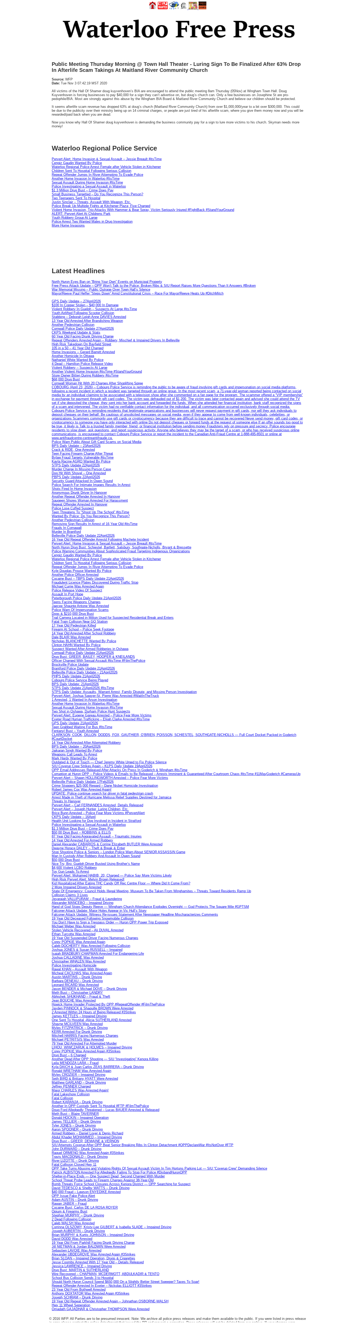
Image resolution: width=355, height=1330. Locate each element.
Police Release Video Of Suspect (77, 590)
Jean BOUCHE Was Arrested (74, 1000)
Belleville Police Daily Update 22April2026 (83, 536)
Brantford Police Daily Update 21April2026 (83, 668)
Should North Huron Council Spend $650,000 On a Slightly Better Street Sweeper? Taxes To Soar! (125, 1282)
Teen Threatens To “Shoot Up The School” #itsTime (90, 512)
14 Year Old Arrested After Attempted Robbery (86, 743)
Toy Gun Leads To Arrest (70, 871)
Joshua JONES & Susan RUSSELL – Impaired (87, 950)
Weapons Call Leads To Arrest (74, 754)
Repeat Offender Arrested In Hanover (79, 504)
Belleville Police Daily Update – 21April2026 (84, 672)
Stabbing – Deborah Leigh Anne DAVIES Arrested (89, 317)
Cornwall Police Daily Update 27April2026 (83, 328)
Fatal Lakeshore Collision (71, 1094)
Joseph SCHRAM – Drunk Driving (77, 1297)
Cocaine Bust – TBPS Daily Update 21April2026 (88, 578)
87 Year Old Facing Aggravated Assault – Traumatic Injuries (97, 836)
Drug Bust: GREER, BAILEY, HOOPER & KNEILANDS (93, 657)
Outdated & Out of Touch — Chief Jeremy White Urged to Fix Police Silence (109, 762)
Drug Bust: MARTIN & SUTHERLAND (80, 1270)
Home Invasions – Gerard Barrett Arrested (83, 352)
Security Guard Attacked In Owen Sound (82, 481)
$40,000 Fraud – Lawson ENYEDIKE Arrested (86, 1192)
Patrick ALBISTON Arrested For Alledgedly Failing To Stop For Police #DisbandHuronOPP (119, 1172)
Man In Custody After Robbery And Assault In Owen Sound (96, 856)
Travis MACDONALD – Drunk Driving (80, 1157)
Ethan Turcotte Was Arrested (73, 934)
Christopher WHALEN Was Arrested (79, 961)
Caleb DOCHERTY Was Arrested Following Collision (91, 946)
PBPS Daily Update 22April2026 (76, 477)
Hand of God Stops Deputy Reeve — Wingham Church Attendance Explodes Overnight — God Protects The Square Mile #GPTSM (150, 907)
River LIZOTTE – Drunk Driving (75, 1161)
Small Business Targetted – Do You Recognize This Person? (97, 194)
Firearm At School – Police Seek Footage (83, 629)
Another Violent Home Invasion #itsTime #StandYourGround (97, 371)
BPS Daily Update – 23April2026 (76, 446)
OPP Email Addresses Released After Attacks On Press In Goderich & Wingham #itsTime (119, 770)
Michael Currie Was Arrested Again (78, 586)
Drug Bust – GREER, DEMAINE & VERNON (85, 1141)
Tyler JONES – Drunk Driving (74, 1125)
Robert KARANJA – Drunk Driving (77, 1102)
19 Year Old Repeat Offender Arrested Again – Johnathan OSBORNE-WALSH (110, 1301)
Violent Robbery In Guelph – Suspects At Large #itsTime (94, 309)
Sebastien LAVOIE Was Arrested (76, 1250)
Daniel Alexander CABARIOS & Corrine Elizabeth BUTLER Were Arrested (107, 844)
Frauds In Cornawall (67, 528)
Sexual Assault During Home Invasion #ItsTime (87, 182)
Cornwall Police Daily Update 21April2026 (83, 653)
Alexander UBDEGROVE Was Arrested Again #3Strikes (93, 1254)
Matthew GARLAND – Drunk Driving (79, 1082)
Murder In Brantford (66, 532)
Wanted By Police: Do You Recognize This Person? (91, 516)
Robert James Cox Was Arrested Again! (81, 789)
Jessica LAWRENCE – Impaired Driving (82, 1266)
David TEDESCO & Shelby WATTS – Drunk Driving (90, 1188)
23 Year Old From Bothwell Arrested (79, 1289)
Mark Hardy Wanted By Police (74, 758)
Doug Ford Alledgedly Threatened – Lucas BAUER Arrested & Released (105, 1110)
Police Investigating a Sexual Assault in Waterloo (89, 186)
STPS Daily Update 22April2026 (76, 465)
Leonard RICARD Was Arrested (75, 985)
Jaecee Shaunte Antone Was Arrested (80, 606)
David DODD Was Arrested (72, 1239)
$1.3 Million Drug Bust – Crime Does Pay (83, 190)
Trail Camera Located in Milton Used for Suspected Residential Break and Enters (113, 618)
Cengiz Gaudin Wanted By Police (77, 163)
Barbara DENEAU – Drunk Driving (77, 981)
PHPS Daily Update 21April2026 (76, 676)
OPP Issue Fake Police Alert (73, 1196)
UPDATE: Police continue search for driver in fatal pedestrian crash (102, 793)
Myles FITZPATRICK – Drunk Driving (80, 1028)
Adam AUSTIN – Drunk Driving (75, 1200)
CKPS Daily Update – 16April (74, 817)
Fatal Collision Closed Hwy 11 (74, 1164)
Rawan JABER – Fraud (69, 1204)
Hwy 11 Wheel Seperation (71, 1305)
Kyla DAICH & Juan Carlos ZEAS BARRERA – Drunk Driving (98, 1067)
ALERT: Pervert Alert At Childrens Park (81, 214)
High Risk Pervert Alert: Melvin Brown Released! (88, 879)
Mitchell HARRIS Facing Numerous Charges (85, 1036)
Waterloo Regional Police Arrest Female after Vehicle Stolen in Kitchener (106, 167)
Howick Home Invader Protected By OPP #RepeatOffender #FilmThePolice (108, 1004)
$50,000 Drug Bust (66, 860)
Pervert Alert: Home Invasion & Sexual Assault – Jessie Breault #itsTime (107, 159)
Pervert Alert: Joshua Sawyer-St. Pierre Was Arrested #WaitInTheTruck (105, 696)
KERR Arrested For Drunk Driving (77, 1032)
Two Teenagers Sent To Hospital (76, 198)
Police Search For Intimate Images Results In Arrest (91, 485)
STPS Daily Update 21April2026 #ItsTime (83, 688)
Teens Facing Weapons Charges (76, 602)
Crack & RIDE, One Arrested (73, 450)
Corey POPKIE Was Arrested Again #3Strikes (86, 1051)
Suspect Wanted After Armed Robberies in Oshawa (90, 649)
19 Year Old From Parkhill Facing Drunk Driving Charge (93, 1243)
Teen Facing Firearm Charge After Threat (82, 453)
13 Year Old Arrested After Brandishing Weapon (87, 321)
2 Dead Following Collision (71, 1219)
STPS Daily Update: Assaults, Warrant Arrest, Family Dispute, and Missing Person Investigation (124, 692)
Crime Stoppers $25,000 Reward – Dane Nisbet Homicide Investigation (105, 786)
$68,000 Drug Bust (66, 379)
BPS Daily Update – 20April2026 (76, 746)
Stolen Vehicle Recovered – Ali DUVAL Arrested (87, 930)
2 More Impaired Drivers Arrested (76, 887)
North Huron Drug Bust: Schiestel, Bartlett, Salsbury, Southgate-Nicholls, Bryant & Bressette (121, 547)
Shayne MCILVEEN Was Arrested (77, 1024)
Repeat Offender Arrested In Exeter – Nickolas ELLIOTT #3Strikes (102, 1286)
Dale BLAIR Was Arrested (71, 637)
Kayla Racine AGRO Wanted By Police (81, 461)
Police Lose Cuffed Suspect (73, 508)
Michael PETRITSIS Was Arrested (78, 1039)
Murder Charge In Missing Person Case (81, 469)
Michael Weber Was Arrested (73, 926)
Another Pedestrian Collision (73, 325)
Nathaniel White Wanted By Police (77, 360)
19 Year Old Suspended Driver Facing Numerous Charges (95, 938)
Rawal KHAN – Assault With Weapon (79, 969)
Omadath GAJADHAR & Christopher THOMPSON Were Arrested (100, 1309)
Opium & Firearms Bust (69, 1211)
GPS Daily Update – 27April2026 (76, 301)
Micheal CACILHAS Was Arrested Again (82, 973)
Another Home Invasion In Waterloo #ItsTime (86, 178)
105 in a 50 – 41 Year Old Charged (77, 348)
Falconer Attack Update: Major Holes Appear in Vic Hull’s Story (99, 911)
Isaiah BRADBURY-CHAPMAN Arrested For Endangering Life (98, 954)
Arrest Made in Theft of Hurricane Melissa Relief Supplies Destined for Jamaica (111, 797)
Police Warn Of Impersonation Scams (80, 610)
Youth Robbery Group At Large (74, 218)
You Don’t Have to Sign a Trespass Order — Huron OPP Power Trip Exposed (110, 922)
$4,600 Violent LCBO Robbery (74, 868)
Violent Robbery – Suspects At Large (79, 368)
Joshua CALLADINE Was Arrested (78, 957)
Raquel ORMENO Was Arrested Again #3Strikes (88, 1153)
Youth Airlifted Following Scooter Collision (83, 313)
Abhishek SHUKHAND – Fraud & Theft (81, 996)
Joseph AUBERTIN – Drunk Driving (78, 1231)
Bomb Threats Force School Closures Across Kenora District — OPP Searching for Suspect (121, 1184)
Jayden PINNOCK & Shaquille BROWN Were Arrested (92, 1008)
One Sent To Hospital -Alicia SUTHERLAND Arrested (92, 1020)
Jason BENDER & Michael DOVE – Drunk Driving (89, 989)
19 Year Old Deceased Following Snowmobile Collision (93, 918)
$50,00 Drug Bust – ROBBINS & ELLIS (81, 832)
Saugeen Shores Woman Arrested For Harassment (90, 500)
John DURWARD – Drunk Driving (76, 1149)
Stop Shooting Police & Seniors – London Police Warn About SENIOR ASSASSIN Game (118, 852)
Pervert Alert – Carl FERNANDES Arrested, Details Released (97, 805)
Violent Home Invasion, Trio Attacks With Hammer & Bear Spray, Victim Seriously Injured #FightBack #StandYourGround (143, 210)
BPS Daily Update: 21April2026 (75, 684)
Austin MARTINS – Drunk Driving (77, 977)
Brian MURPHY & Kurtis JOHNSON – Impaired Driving (93, 1235)
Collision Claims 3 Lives (70, 895)
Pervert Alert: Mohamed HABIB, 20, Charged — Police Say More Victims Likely (112, 875)
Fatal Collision (62, 1098)
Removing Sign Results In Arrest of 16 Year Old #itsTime (94, 524)
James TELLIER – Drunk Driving (76, 1121)
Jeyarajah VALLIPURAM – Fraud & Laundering (87, 899)
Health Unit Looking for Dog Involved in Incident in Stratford (96, 821)
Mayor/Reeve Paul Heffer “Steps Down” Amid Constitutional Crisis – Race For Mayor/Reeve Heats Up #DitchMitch (137, 293)
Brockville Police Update (70, 664)
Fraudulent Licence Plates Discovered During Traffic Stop (95, 582)
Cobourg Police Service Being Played (80, 680)
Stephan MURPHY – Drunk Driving (78, 1215)
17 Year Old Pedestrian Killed (74, 625)
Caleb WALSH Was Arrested (73, 1223)
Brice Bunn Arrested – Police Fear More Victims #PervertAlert (98, 813)
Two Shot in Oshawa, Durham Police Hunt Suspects (91, 711)
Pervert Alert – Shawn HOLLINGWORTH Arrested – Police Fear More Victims (110, 778)
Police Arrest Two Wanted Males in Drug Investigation (92, 221)
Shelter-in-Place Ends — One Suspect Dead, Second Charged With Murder (108, 1176)
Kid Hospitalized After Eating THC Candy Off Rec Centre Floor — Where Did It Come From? (121, 883)
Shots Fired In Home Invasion (74, 489)
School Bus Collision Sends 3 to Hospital (83, 1278)
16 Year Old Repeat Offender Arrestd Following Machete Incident (100, 539)
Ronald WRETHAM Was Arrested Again (81, 1071)
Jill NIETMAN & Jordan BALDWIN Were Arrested (89, 1246)
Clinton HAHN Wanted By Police (76, 645)
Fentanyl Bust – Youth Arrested (75, 731)
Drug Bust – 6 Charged (69, 1055)
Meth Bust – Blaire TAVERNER (75, 1114)
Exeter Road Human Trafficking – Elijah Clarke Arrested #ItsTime (101, 719)
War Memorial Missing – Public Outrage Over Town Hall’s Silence (101, 289)
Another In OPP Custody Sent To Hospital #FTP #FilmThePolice (100, 1106)
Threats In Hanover (66, 801)
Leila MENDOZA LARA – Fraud (75, 1063)
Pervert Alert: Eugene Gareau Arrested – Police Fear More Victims (102, 715)
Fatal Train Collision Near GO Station (80, 621)
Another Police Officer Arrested (75, 575)
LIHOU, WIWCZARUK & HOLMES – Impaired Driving (92, 1047)
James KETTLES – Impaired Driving (79, 1016)
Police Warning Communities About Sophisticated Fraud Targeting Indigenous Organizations (121, 551)
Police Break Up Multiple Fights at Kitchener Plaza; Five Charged (101, 206)
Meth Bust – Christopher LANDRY (77, 993)
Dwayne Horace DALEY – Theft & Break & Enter (88, 848)
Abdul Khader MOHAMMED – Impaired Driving (87, 1137)
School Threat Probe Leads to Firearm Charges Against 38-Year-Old (103, 1180)
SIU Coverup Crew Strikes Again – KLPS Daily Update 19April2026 (102, 766)
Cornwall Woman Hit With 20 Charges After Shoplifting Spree (97, 383)
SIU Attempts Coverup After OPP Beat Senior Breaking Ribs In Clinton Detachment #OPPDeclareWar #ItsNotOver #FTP (142, 1145)
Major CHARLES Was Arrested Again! (80, 1090)
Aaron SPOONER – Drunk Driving (77, 1129)
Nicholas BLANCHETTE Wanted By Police (84, 641)
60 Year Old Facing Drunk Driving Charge (83, 336)
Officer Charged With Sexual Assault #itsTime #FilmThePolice (98, 661)
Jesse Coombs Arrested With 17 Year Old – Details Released (98, 1262)
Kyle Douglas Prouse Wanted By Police (81, 571)
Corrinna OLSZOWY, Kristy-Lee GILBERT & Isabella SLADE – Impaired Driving (111, 1227)
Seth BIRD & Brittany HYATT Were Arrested (85, 1079)
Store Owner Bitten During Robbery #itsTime (85, 375)
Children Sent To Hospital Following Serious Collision (91, 171)
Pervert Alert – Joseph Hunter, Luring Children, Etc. (90, 809)
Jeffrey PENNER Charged (71, 1086)
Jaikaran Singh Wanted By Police (77, 750)
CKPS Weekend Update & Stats (76, 332)
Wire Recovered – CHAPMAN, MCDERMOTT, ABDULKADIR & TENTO (105, 1274)
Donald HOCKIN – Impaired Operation (80, 1118)
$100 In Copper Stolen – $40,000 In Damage (85, 305)
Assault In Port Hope (67, 594)
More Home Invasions (68, 225)
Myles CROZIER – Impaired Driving (78, 1075)
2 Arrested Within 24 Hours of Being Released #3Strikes (94, 1012)
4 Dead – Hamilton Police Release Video (82, 364)
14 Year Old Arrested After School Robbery (84, 633)
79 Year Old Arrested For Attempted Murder (84, 1043)
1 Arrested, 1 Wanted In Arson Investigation (84, 700)
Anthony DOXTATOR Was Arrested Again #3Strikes (90, 1293)
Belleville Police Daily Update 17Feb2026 (83, 782)
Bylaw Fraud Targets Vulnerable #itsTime (83, 457)
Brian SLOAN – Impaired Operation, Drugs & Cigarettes (93, 1258)
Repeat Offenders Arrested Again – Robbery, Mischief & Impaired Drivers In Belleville (116, 340)
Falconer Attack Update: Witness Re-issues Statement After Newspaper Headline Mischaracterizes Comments (135, 914)
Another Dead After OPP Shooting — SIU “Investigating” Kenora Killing (105, 1059)
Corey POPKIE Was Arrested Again (78, 942)
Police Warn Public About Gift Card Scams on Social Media (96, 442)
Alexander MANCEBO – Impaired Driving (82, 903)
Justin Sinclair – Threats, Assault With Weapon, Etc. (91, 202)
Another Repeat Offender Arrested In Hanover (86, 496)
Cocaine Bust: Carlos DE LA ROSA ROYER (85, 1207)
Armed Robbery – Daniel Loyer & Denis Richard (87, 1133)
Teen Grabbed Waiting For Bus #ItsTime (82, 727)
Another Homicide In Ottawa (73, 356)
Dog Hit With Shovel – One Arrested (79, 473)
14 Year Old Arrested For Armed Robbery (82, 840)
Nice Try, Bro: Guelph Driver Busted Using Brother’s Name (96, 864)
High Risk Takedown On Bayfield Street (81, 344)
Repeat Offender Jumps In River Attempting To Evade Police (97, 175)
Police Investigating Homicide (74, 965)
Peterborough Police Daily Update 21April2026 (86, 598)
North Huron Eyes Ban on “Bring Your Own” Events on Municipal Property (107, 282)
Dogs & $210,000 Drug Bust (73, 614)
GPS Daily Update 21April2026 (75, 723)
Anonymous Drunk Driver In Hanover (79, 493)
